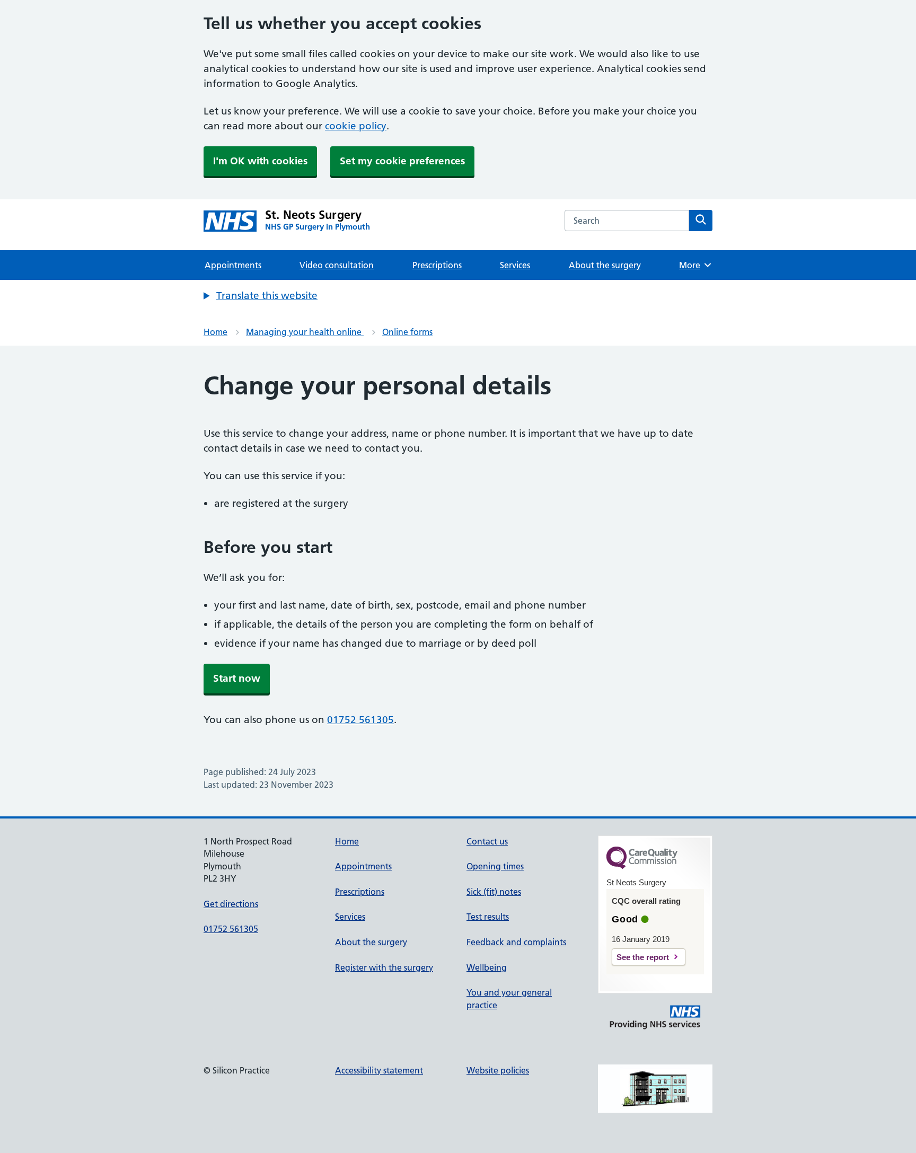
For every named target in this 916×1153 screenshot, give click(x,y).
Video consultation (337, 265)
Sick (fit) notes (493, 891)
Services (515, 265)
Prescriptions (437, 265)
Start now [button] (236, 678)
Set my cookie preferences (402, 161)
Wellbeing (486, 967)
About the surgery (605, 265)
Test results (487, 916)
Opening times (495, 866)
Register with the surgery (384, 967)
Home (215, 332)
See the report (642, 957)
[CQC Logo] (641, 866)
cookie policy (355, 126)
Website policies (497, 1070)
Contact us (487, 841)
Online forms (407, 332)
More (693, 265)
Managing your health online (305, 332)
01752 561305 (360, 720)
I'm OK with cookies (260, 161)
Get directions (231, 904)
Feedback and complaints (516, 942)
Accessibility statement (379, 1070)
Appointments (233, 265)
